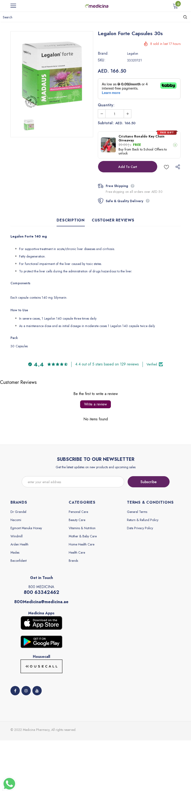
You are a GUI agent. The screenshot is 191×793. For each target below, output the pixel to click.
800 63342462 (41, 592)
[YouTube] (37, 690)
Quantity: (106, 105)
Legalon (132, 53)
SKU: (102, 60)
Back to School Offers (147, 149)
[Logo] (96, 5)
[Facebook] (15, 690)
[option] (52, 72)
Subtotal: (106, 123)
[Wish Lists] (166, 166)
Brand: (103, 53)
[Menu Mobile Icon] (13, 6)
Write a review (95, 404)
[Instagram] (26, 690)
